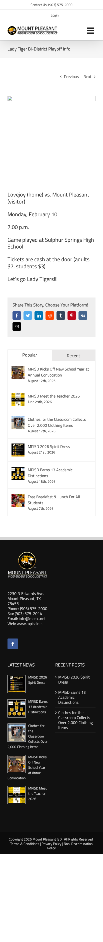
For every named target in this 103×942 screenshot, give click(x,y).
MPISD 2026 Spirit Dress (49, 447)
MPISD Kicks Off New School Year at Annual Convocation (58, 372)
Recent (73, 355)
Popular (29, 355)
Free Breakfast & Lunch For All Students (54, 500)
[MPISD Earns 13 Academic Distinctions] (18, 470)
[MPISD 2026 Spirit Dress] (18, 447)
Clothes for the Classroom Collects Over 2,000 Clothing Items (57, 422)
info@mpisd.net (32, 619)
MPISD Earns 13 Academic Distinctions (50, 473)
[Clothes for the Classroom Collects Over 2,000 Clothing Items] (18, 419)
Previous (71, 77)
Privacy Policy (52, 843)
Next (88, 77)
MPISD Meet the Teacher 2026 (54, 396)
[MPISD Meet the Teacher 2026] (18, 396)
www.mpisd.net (30, 623)
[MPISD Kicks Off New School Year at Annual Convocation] (18, 369)
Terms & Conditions (24, 843)
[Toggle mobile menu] (91, 30)
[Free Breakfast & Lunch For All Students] (18, 497)
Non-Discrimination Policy (70, 846)
